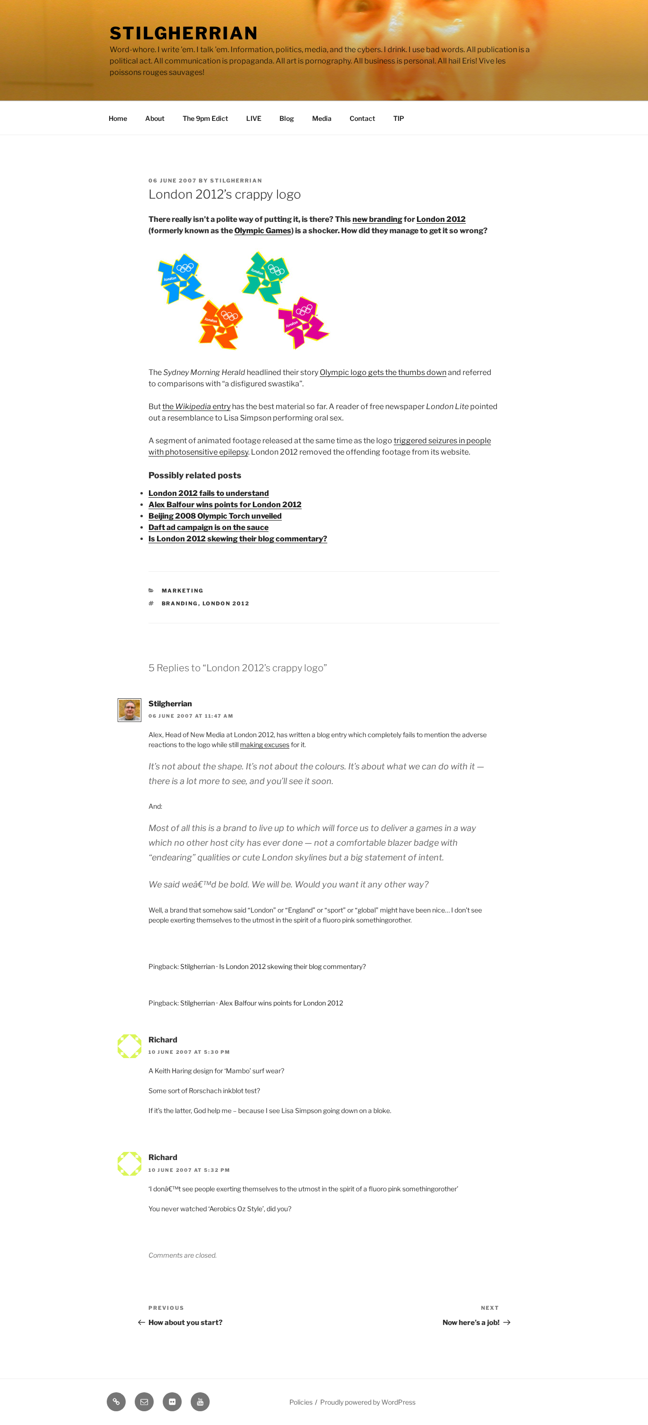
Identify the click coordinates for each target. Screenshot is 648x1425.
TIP (398, 118)
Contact (362, 118)
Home (118, 118)
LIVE (253, 118)
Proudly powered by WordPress (368, 1402)
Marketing (183, 590)
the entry (196, 406)
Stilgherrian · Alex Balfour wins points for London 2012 (261, 1003)
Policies (301, 1402)
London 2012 (441, 219)
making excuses (264, 744)
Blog (286, 118)
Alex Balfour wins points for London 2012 (225, 504)
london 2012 (226, 603)
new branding (377, 219)
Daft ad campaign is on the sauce (208, 527)
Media (322, 118)
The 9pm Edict (205, 118)
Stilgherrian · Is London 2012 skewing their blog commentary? (273, 966)
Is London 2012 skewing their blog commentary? (237, 538)
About (155, 118)
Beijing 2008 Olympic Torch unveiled (215, 516)
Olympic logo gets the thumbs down (383, 372)
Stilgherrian (184, 33)
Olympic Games (262, 230)
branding (180, 603)
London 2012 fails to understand (208, 493)
